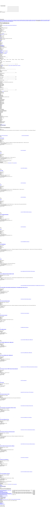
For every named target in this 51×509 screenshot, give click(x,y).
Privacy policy (6, 499)
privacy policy (10, 484)
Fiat (43, 20)
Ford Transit (2, 382)
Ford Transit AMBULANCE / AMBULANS (6, 355)
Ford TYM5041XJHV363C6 (4, 214)
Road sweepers (3, 20)
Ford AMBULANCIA (3, 329)
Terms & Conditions (2, 499)
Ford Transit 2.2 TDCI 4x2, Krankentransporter (7, 431)
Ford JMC (1, 170)
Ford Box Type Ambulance (4, 459)
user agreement (15, 484)
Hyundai (45, 20)
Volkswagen (11, 21)
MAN (48, 20)
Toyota (9, 21)
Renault (7, 21)
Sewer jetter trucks (24, 20)
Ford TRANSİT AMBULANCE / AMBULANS (6, 342)
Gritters (27, 20)
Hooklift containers (11, 20)
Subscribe (1, 483)
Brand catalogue (18, 499)
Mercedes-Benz (2, 21)
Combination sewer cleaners (31, 20)
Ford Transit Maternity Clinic (4, 419)
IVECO (47, 20)
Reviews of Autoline (13, 499)
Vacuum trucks (7, 20)
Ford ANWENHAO (3, 244)
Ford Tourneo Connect (3, 315)
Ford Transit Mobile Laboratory (5, 473)
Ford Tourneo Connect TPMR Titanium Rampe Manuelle (9, 368)
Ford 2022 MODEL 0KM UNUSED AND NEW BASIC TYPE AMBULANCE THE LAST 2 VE (14, 287)
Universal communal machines (18, 20)
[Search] (13, 9)
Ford (0, 199)
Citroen (42, 20)
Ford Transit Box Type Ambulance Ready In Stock (8, 407)
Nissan (5, 21)
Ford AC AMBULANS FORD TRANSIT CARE (5, 490)
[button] (25, 15)
